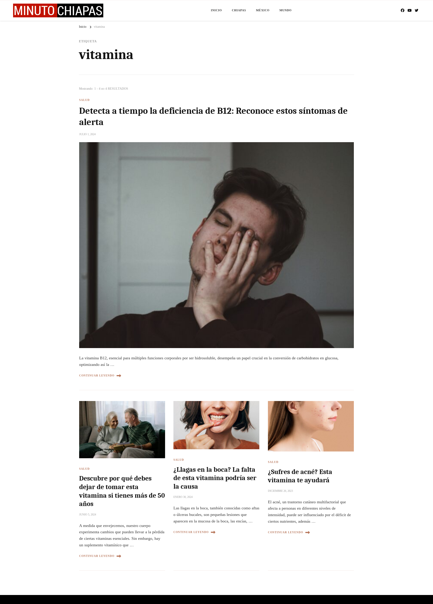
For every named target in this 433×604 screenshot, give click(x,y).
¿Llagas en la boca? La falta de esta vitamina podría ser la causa (214, 478)
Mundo (285, 10)
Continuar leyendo (96, 375)
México (262, 10)
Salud (84, 100)
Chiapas (239, 10)
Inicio (216, 10)
